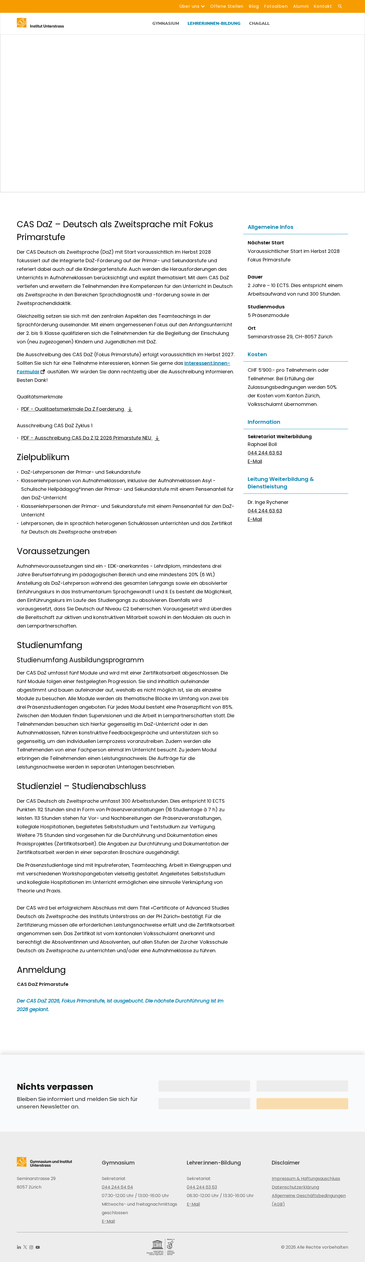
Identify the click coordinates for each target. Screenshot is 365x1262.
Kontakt (323, 6)
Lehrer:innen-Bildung (214, 23)
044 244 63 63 (265, 452)
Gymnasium (165, 23)
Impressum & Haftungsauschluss (306, 1178)
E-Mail (255, 461)
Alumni (301, 6)
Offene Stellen (226, 6)
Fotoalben (276, 6)
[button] (295, 227)
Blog (254, 6)
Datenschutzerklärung (295, 1187)
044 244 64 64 (117, 1187)
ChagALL (259, 23)
